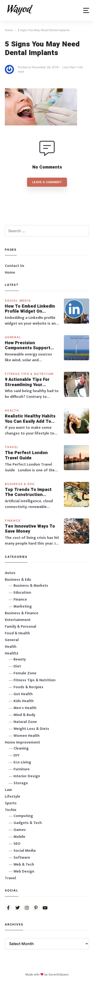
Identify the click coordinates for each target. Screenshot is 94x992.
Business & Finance (21, 613)
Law (8, 790)
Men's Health (24, 708)
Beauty (19, 659)
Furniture (21, 769)
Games (19, 830)
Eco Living (22, 762)
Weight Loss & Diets (31, 729)
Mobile (19, 837)
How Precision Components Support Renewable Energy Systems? (27, 345)
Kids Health (23, 701)
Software (21, 857)
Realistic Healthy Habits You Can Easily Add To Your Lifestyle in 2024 (30, 419)
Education (22, 592)
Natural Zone (25, 722)
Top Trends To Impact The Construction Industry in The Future (29, 492)
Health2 (11, 653)
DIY (16, 755)
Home (10, 272)
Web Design (23, 871)
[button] (86, 10)
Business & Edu (20, 484)
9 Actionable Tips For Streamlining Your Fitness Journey (27, 382)
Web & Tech (23, 864)
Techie (10, 810)
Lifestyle (12, 796)
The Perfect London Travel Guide (26, 455)
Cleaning (21, 748)
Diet (17, 666)
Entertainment (18, 620)
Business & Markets (30, 585)
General (13, 337)
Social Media (18, 300)
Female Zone (24, 673)
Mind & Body (24, 715)
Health (12, 410)
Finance (13, 520)
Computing (23, 816)
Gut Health (23, 694)
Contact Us (14, 266)
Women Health (26, 736)
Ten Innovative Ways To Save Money (30, 529)
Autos (10, 573)
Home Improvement (22, 742)
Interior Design (26, 776)
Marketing (22, 606)
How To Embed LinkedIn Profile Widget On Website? (30, 309)
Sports (11, 803)
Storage (20, 783)
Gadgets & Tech (27, 823)
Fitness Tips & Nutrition (29, 374)
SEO (16, 843)
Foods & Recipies (28, 687)
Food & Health (17, 633)
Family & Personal (20, 626)
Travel (12, 447)
